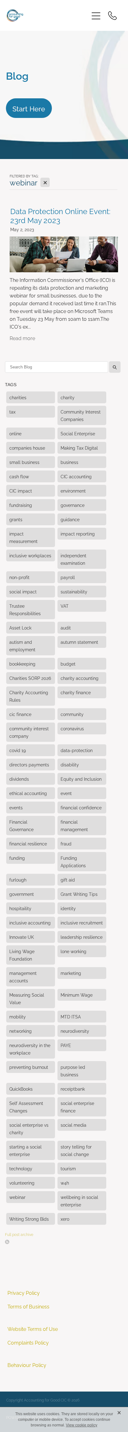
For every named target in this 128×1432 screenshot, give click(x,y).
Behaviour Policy (26, 1364)
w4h (65, 1183)
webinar (17, 1197)
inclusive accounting (30, 922)
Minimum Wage (77, 995)
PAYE (66, 1045)
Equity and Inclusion (81, 779)
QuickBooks (21, 1089)
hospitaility (20, 908)
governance (73, 505)
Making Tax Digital (79, 448)
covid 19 (17, 750)
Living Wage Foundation (21, 955)
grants (15, 519)
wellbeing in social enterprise (79, 1200)
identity (68, 908)
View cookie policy (81, 1425)
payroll (68, 577)
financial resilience (28, 843)
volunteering (21, 1183)
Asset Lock (20, 627)
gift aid (68, 879)
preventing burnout (28, 1067)
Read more (22, 338)
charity (68, 397)
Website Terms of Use (32, 1328)
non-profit (19, 577)
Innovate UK (21, 937)
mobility (17, 1016)
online (15, 433)
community (72, 714)
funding (17, 858)
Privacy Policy (23, 1292)
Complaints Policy (28, 1342)
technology (20, 1168)
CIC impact (20, 491)
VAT (65, 606)
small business (24, 462)
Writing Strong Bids (29, 1219)
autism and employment (22, 645)
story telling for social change (76, 1150)
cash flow (19, 476)
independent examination (73, 559)
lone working (73, 951)
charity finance (76, 692)
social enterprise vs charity (28, 1128)
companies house (27, 448)
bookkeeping (22, 664)
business (69, 462)
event (66, 793)
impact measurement (23, 537)
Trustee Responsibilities (25, 609)
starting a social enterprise (25, 1150)
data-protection (77, 750)
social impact (23, 591)
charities (17, 397)
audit (66, 627)
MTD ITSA (71, 1016)
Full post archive (19, 1234)
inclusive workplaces (30, 555)
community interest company (29, 732)
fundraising (20, 505)
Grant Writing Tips (79, 894)
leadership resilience (82, 937)
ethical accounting (28, 793)
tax (12, 411)
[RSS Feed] (7, 1242)
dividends (19, 779)
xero (65, 1219)
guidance (70, 519)
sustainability (74, 591)
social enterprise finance (77, 1106)
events (16, 807)
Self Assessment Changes (26, 1106)
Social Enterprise (78, 433)
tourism (68, 1168)
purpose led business (73, 1070)
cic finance (20, 714)
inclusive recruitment (82, 922)
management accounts (23, 976)
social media (73, 1125)
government (21, 894)
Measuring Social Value (26, 998)
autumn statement (79, 642)
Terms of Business (28, 1306)
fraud (66, 843)
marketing (71, 973)
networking (20, 1031)
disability (70, 764)
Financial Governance (21, 825)
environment (73, 491)
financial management (74, 825)
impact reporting (78, 533)
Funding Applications (73, 861)
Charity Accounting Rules (28, 696)
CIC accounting (76, 476)
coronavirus (72, 728)
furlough (17, 879)
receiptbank (73, 1089)
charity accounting (79, 678)
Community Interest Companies (81, 415)
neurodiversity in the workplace (29, 1048)
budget (68, 664)
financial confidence (81, 807)
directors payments (29, 764)
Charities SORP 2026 (30, 678)
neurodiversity (75, 1031)
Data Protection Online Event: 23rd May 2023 (60, 215)
